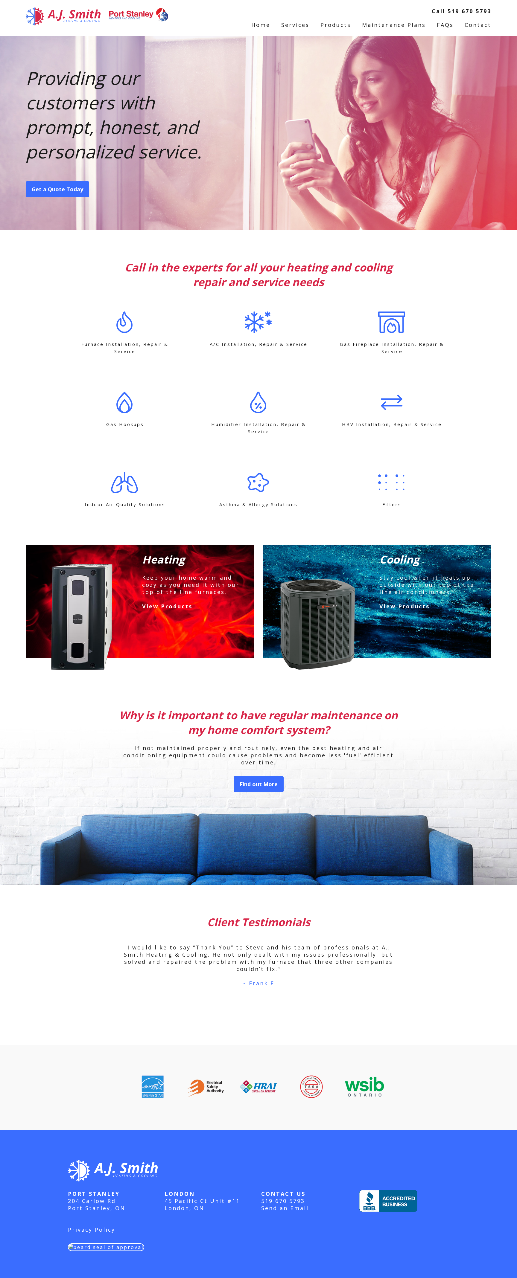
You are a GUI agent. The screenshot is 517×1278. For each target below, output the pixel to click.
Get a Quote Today (57, 189)
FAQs (445, 24)
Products (335, 24)
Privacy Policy (91, 1229)
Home (260, 24)
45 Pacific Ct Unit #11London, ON (202, 1204)
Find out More (259, 784)
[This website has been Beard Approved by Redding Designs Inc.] (106, 1244)
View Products (167, 606)
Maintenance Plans (394, 24)
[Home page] (97, 10)
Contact (478, 24)
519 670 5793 (283, 1200)
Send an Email (285, 1208)
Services (295, 24)
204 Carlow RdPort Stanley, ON (96, 1204)
